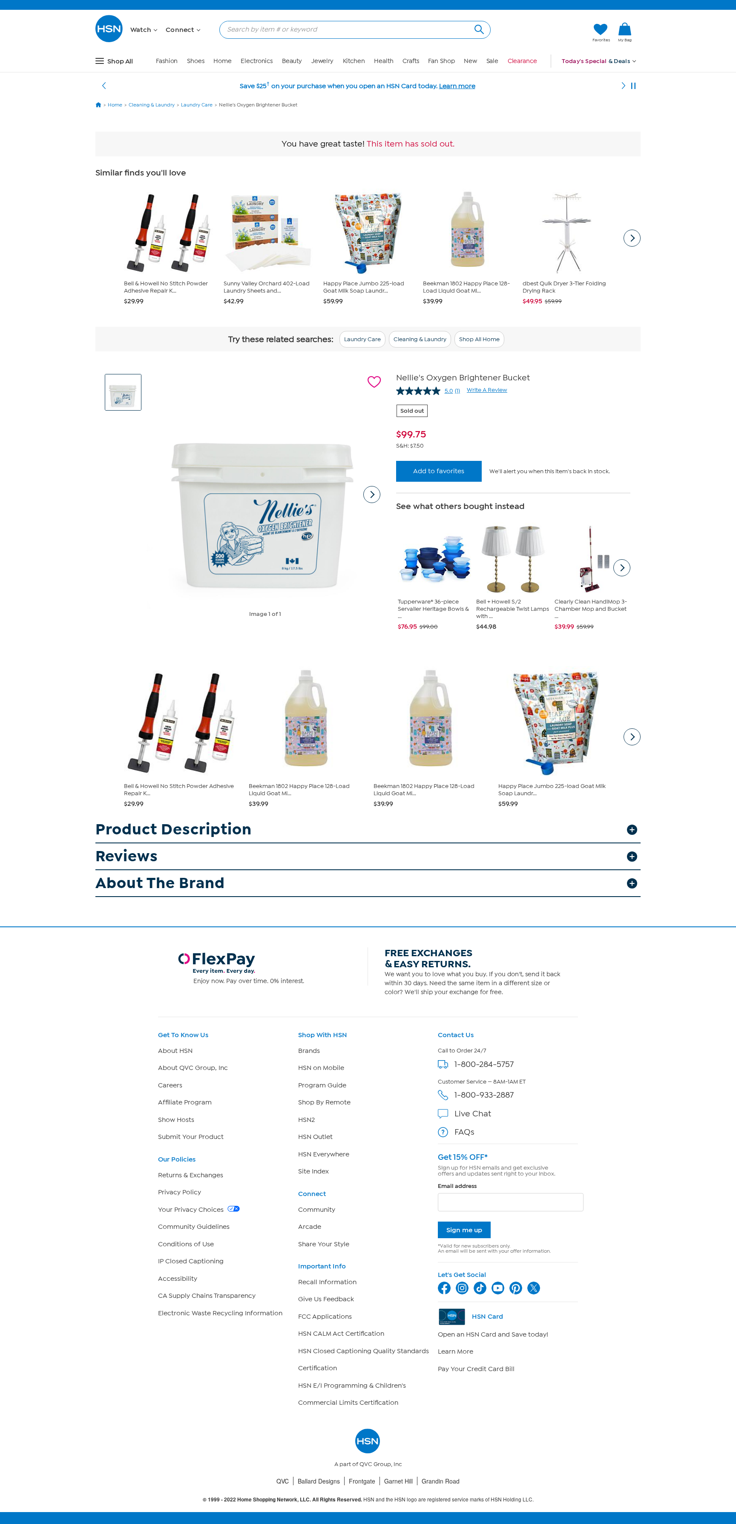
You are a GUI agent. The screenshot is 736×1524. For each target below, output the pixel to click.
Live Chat (472, 1114)
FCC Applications (325, 1316)
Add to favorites (438, 471)
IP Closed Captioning (191, 1261)
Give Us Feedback (326, 1299)
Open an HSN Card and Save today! (493, 1334)
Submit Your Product (191, 1137)
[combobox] (351, 29)
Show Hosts (176, 1120)
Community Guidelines (194, 1227)
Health (383, 61)
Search (478, 28)
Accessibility (177, 1278)
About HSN (175, 1051)
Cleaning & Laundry (420, 339)
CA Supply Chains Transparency (207, 1296)
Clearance (522, 61)
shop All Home (479, 339)
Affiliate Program (185, 1102)
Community (316, 1209)
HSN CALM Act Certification (341, 1333)
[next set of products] (632, 238)
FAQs (464, 1132)
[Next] (623, 86)
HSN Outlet (315, 1137)
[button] (546, 33)
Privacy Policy (179, 1192)
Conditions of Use (186, 1244)
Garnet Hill (398, 1481)
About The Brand (160, 883)
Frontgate (362, 1481)
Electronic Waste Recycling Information (220, 1313)
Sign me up (464, 1230)
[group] (513, 434)
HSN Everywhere (323, 1154)
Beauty (292, 61)
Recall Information (327, 1282)
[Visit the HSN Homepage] (109, 40)
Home (222, 61)
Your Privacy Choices (191, 1209)
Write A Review (487, 390)
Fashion (167, 61)
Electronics (257, 61)
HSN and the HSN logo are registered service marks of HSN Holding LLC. (368, 1499)
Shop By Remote (324, 1102)
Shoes (195, 61)
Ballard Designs (319, 1481)
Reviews (126, 856)
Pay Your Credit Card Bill (476, 1369)
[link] (625, 33)
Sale (492, 61)
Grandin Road (441, 1481)
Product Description (173, 829)
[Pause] (633, 86)
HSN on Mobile (321, 1068)
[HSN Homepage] (98, 104)
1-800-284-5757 (484, 1064)
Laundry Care (362, 339)
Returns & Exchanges (190, 1175)
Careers (170, 1085)
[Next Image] (371, 494)
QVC (282, 1481)
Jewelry (322, 61)
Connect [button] (181, 30)
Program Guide (322, 1085)
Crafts (410, 61)
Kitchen (354, 61)
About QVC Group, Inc (193, 1068)
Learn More (455, 1351)
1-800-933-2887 (484, 1095)
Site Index (313, 1171)
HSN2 (306, 1120)
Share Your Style (323, 1244)
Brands (309, 1051)
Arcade (309, 1227)
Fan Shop (441, 61)
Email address (457, 1186)
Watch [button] (141, 30)
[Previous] (104, 86)
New (470, 61)
